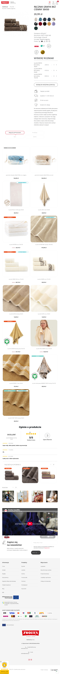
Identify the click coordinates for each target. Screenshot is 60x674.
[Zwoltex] (8, 2)
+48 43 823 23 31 (24, 648)
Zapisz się (34, 552)
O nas (3, 566)
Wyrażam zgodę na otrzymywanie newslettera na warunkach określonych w (44, 547)
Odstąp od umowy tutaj (45, 581)
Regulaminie (47, 548)
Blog (3, 588)
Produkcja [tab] (34, 132)
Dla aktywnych (24, 585)
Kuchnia (23, 573)
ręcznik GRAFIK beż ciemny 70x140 (38, 76)
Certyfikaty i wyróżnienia (46, 577)
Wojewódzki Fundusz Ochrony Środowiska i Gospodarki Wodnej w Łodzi (11, 603)
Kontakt (3, 570)
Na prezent (24, 588)
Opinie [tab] (34, 136)
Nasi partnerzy (5, 577)
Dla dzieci (24, 581)
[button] (27, 25)
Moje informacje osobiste (46, 570)
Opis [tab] (15, 136)
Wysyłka (4, 573)
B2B (3, 592)
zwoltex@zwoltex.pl (25, 653)
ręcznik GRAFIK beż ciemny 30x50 (38, 64)
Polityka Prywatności (6, 585)
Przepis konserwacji (45, 573)
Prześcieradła (24, 577)
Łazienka (23, 570)
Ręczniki (23, 566)
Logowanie (43, 566)
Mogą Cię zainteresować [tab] (15, 132)
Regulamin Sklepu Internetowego (9, 581)
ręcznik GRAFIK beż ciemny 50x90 (38, 70)
